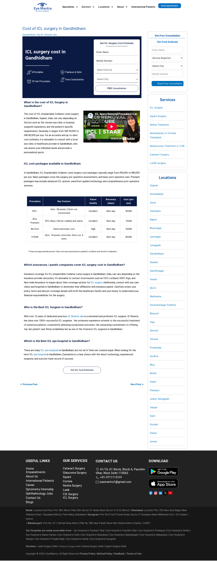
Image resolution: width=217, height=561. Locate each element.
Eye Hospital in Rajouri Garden (41, 534)
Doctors (86, 6)
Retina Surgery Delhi (93, 546)
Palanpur (155, 390)
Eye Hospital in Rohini (178, 530)
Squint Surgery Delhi (116, 546)
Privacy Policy (87, 553)
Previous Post (28, 384)
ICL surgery (96, 282)
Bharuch (154, 313)
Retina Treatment (159, 124)
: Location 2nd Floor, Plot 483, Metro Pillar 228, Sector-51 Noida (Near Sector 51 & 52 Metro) (77, 510)
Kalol (152, 415)
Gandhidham (29, 34)
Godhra (154, 356)
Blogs (29, 502)
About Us (32, 476)
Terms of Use (134, 553)
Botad (153, 373)
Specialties (68, 6)
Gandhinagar (157, 270)
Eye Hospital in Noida (77, 539)
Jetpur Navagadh (159, 398)
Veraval (154, 339)
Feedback (119, 553)
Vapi (152, 322)
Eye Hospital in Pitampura (152, 530)
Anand (153, 279)
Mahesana (155, 296)
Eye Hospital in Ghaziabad (94, 534)
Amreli (153, 441)
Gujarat (154, 185)
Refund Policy (104, 553)
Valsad (153, 407)
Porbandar (155, 347)
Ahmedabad (156, 193)
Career (30, 485)
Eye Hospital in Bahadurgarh (124, 534)
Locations (104, 6)
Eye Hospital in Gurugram (103, 539)
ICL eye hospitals (50, 350)
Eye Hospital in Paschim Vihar (121, 530)
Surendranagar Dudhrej (163, 304)
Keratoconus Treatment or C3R (167, 145)
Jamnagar (155, 236)
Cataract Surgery (159, 154)
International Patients (143, 6)
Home (30, 468)
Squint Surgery (158, 116)
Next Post (137, 384)
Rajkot (153, 219)
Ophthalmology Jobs (39, 493)
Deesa (153, 432)
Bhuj (152, 364)
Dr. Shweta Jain (76, 316)
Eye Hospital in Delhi (68, 534)
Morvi (153, 287)
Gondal (154, 424)
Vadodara (155, 210)
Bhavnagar (156, 228)
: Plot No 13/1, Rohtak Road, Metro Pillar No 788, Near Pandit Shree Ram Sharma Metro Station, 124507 (89, 523)
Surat (153, 202)
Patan (153, 381)
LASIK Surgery (158, 163)
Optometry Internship (40, 489)
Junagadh (155, 245)
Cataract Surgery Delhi (70, 546)
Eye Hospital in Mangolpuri (154, 534)
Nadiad (154, 262)
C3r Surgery (70, 494)
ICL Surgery (156, 107)
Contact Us (33, 498)
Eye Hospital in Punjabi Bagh (50, 539)
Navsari (154, 330)
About (120, 6)
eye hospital (40, 354)
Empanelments (35, 472)
